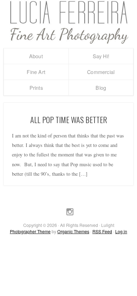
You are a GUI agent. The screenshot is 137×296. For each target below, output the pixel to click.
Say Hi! (101, 56)
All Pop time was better (68, 119)
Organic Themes (73, 231)
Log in (121, 231)
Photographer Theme (30, 231)
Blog (101, 87)
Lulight (68, 22)
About (36, 56)
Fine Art (36, 71)
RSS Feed (102, 231)
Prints (36, 87)
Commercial (101, 71)
